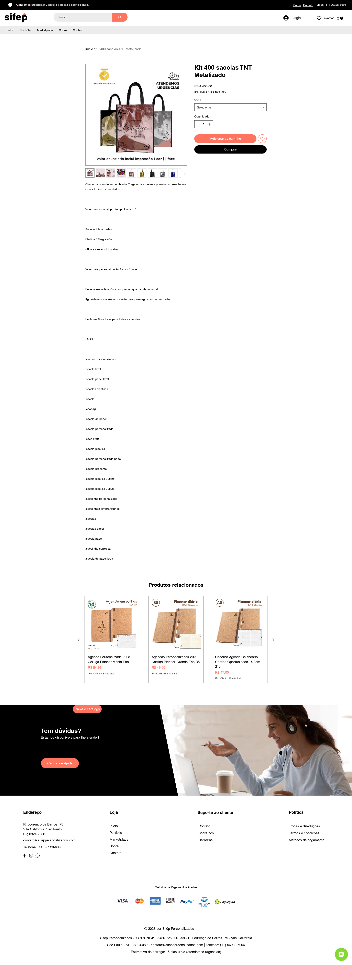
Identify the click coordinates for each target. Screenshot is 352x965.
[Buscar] (120, 17)
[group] (176, 640)
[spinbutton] (203, 124)
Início (89, 49)
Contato (115, 853)
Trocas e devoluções (304, 826)
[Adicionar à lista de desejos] (262, 138)
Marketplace (119, 839)
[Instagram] (31, 855)
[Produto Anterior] (78, 639)
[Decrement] (197, 124)
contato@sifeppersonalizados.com (49, 840)
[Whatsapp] (37, 855)
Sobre (114, 846)
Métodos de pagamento (306, 840)
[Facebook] (24, 855)
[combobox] (230, 107)
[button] (340, 18)
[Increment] (209, 124)
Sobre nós (206, 833)
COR (198, 99)
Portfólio (116, 833)
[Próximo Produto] (273, 639)
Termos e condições (304, 833)
